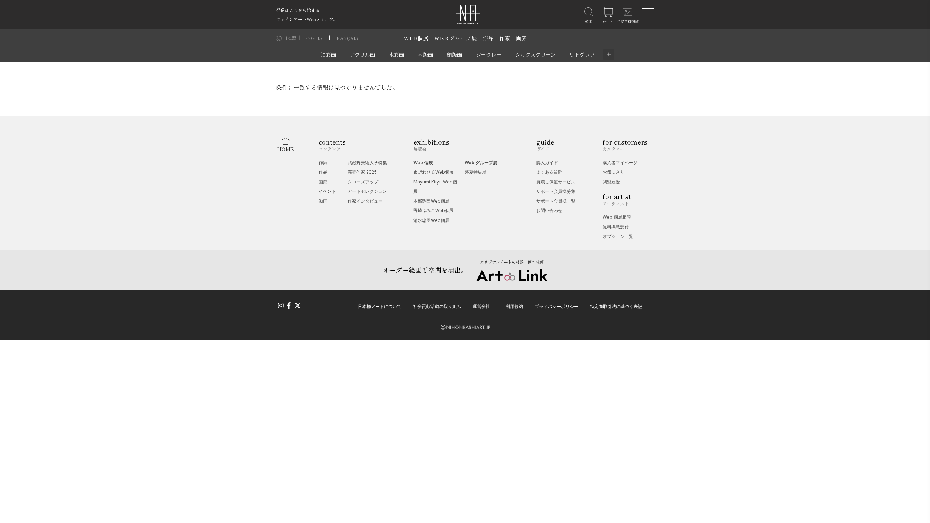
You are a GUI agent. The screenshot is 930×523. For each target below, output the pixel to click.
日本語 (290, 38)
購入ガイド (547, 162)
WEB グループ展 (455, 38)
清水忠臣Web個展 (431, 220)
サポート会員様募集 (555, 191)
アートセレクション (367, 191)
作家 (504, 38)
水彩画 (396, 54)
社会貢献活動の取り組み (437, 306)
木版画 (425, 54)
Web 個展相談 (617, 217)
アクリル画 (362, 54)
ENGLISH (315, 38)
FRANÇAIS (346, 38)
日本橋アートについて (379, 306)
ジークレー (488, 54)
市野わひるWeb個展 (433, 172)
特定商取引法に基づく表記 (616, 306)
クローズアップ (363, 182)
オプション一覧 (618, 236)
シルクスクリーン (535, 54)
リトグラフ (582, 54)
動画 (323, 201)
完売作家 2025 (362, 172)
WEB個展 (416, 38)
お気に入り (613, 172)
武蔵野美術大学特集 (367, 162)
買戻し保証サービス (555, 182)
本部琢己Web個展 (431, 201)
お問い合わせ (549, 210)
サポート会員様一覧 (555, 201)
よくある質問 (549, 172)
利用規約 (514, 306)
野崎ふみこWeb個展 (433, 210)
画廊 (521, 38)
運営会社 (481, 306)
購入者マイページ (620, 162)
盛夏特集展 (475, 172)
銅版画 (454, 54)
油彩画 (328, 54)
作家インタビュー (365, 201)
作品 (487, 38)
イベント (327, 191)
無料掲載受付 (616, 227)
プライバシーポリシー (556, 306)
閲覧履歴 (611, 182)
